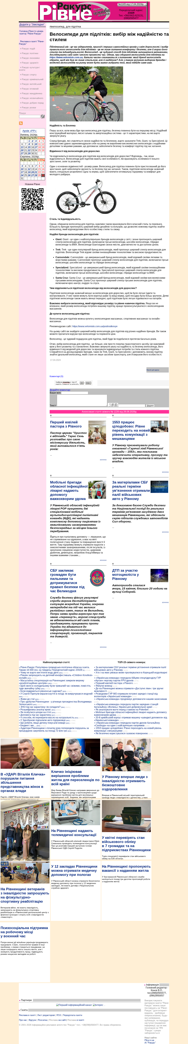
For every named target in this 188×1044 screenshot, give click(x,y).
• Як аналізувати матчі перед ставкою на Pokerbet (121, 709)
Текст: (53, 405)
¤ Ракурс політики (29, 53)
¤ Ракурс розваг (28, 107)
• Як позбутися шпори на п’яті (35, 712)
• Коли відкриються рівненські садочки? (40, 691)
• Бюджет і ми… (27, 725)
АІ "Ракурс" (150, 1042)
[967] (53, 715)
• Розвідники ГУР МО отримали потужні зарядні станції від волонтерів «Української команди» (126, 695)
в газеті (80, 1020)
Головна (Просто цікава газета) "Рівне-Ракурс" (31, 32)
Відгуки (32, 1020)
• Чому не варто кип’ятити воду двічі (38, 672)
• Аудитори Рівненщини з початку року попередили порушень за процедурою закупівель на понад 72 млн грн (54, 729)
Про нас (23, 1020)
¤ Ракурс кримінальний (31, 79)
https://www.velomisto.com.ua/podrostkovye (95, 326)
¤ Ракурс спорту (28, 74)
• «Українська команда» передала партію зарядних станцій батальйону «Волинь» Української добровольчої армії (126, 705)
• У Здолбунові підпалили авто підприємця (42, 720)
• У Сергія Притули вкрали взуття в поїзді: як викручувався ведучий (56, 693)
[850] (53, 712)
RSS (59, 1015)
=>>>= (103, 460)
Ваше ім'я (55, 393)
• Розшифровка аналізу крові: (35, 709)
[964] (61, 673)
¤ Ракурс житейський (30, 84)
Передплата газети (72, 1015)
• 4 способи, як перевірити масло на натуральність (46, 717)
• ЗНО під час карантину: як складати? (40, 707)
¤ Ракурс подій (27, 48)
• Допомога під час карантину (35, 715)
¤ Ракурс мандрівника (31, 93)
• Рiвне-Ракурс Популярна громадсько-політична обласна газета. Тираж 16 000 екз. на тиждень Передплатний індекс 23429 (54, 668)
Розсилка (42, 1020)
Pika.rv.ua (149, 1040)
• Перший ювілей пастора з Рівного (113, 683)
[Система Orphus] (73, 384)
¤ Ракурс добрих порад (32, 103)
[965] (29, 678)
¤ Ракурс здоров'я (29, 62)
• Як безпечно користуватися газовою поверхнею (121, 733)
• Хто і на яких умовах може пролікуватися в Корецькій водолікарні (130, 672)
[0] (84, 670)
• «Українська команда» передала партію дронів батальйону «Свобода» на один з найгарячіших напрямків (127, 724)
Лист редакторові (46, 1015)
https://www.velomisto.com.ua (66, 57)
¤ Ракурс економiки (30, 58)
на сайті (62, 1020)
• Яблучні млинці (103, 686)
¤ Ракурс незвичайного (31, 98)
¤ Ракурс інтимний (29, 88)
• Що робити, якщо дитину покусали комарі (42, 723)
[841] (53, 710)
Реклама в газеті (27, 1015)
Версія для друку (153, 370)
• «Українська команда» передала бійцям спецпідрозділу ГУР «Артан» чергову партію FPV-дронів (127, 679)
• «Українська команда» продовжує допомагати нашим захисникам (130, 699)
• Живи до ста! (27, 699)
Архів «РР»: (29, 130)
